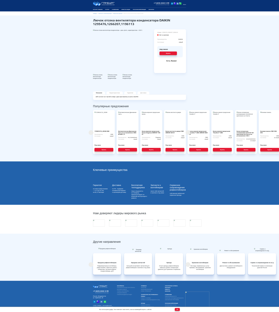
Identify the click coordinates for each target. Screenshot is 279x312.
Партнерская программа (172, 299)
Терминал (144, 285)
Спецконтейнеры (122, 292)
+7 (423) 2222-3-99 (161, 3)
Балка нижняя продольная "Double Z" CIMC (221, 131)
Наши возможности (171, 296)
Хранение (143, 287)
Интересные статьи (170, 305)
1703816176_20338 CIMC (101, 131)
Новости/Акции (125, 9)
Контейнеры (120, 285)
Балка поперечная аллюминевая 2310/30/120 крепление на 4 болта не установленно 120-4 (245, 133)
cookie (111, 309)
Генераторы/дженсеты (147, 306)
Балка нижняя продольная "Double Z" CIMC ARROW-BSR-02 (198, 132)
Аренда (143, 303)
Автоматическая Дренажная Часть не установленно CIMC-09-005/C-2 (127, 132)
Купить (168, 53)
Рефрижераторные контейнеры (126, 287)
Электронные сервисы (171, 285)
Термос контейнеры (123, 291)
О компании (115, 9)
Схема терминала (146, 291)
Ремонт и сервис (146, 298)
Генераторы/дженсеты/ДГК (124, 294)
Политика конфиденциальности (174, 298)
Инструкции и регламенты (172, 306)
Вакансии (167, 291)
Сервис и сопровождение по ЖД (150, 299)
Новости (167, 289)
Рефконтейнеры (145, 305)
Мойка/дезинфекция (146, 289)
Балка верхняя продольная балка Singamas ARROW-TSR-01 (151, 132)
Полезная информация (171, 303)
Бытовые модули (122, 289)
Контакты (151, 9)
